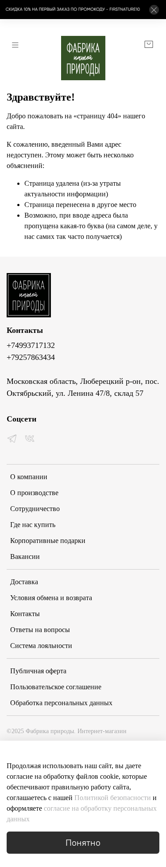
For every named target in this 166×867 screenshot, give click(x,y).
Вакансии (25, 556)
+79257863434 (31, 357)
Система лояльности (41, 645)
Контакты (25, 613)
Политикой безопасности (113, 797)
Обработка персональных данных (61, 703)
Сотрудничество (35, 508)
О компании (28, 476)
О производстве (34, 492)
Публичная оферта (38, 671)
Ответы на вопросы (40, 629)
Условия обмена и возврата (51, 597)
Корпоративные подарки (47, 540)
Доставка (24, 582)
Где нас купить (32, 524)
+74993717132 (31, 345)
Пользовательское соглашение (55, 687)
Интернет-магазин (67, 730)
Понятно (83, 842)
